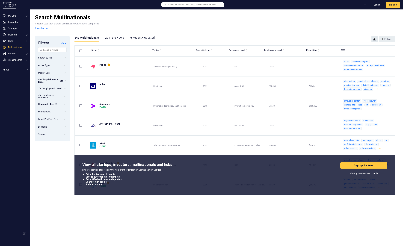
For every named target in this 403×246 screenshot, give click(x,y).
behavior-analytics (360, 61)
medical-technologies (368, 81)
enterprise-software (375, 65)
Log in (377, 4)
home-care (368, 121)
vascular (385, 85)
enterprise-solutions (353, 69)
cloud (378, 140)
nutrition (385, 81)
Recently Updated (142, 37)
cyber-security (369, 101)
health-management (353, 124)
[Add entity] (365, 5)
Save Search (41, 28)
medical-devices (351, 85)
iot (367, 105)
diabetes (368, 89)
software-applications (353, 65)
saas (346, 61)
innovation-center (352, 101)
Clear (64, 43)
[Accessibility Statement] (24, 233)
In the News (114, 37)
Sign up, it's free (363, 165)
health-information (352, 89)
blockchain (376, 105)
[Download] (374, 39)
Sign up (393, 4)
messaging (368, 140)
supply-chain (371, 124)
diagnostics (349, 81)
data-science (371, 144)
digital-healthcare (370, 85)
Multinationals (86, 37)
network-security (351, 140)
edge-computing (367, 148)
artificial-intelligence (353, 105)
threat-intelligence (352, 109)
